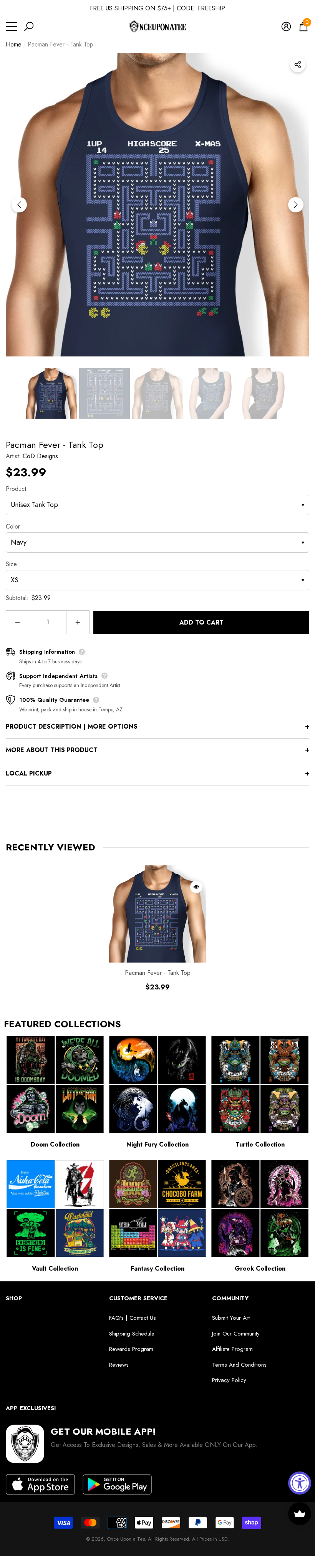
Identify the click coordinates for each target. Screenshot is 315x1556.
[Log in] (286, 26)
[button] (29, 26)
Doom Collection (55, 1144)
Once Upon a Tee (126, 1539)
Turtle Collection (260, 1144)
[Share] (297, 64)
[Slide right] (295, 204)
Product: (17, 488)
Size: (12, 564)
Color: (14, 526)
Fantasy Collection (157, 1268)
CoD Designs (40, 456)
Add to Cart (201, 622)
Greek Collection (260, 1268)
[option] (157, 204)
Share (297, 64)
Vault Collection (55, 1268)
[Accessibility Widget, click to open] (299, 1483)
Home (14, 44)
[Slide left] (19, 204)
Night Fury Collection (157, 1144)
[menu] (11, 26)
